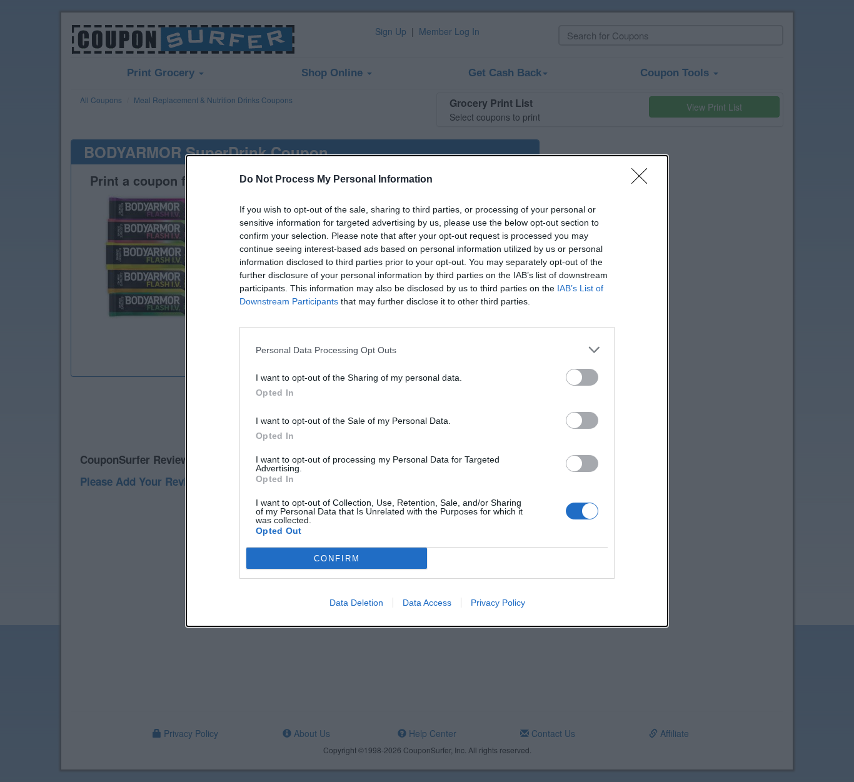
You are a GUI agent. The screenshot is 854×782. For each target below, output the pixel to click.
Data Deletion (356, 603)
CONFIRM (337, 558)
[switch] (582, 377)
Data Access (427, 603)
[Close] (643, 180)
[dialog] (427, 391)
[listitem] (427, 349)
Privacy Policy (498, 603)
